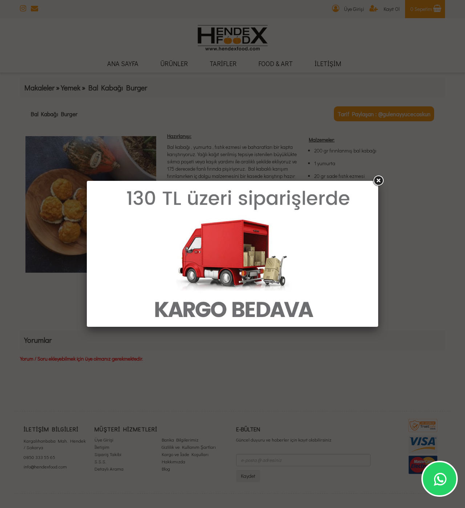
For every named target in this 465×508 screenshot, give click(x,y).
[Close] (378, 180)
